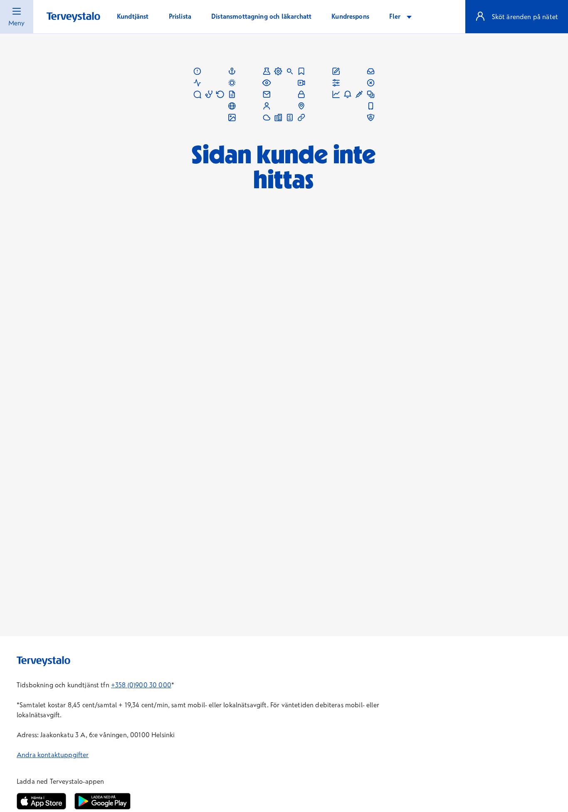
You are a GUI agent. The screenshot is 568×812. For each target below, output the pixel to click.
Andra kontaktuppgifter (53, 754)
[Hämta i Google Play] (102, 801)
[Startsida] (73, 17)
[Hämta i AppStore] (41, 801)
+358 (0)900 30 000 (141, 685)
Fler (396, 16)
